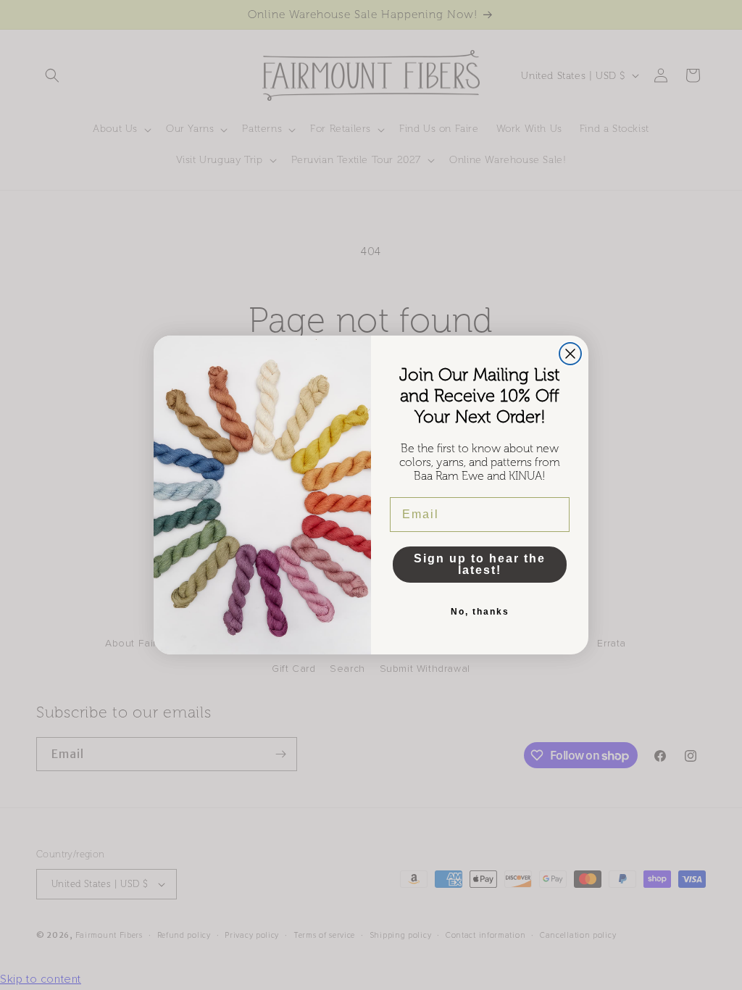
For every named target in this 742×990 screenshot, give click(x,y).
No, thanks (480, 612)
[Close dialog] (570, 354)
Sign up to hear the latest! (480, 564)
